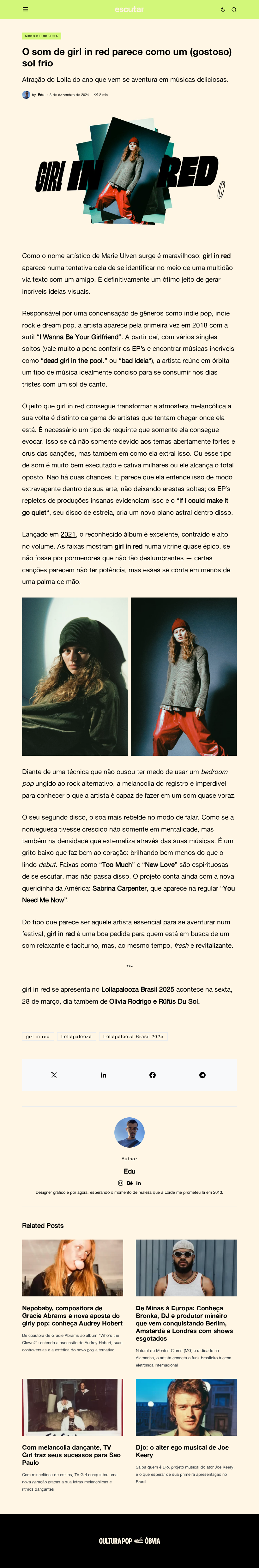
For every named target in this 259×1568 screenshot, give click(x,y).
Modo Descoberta (41, 36)
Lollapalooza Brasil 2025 (133, 1036)
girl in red (217, 255)
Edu (130, 1171)
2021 (68, 534)
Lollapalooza (76, 1036)
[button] (25, 9)
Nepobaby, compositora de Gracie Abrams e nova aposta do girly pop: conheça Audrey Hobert (72, 1315)
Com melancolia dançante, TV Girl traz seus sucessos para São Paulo (71, 1454)
